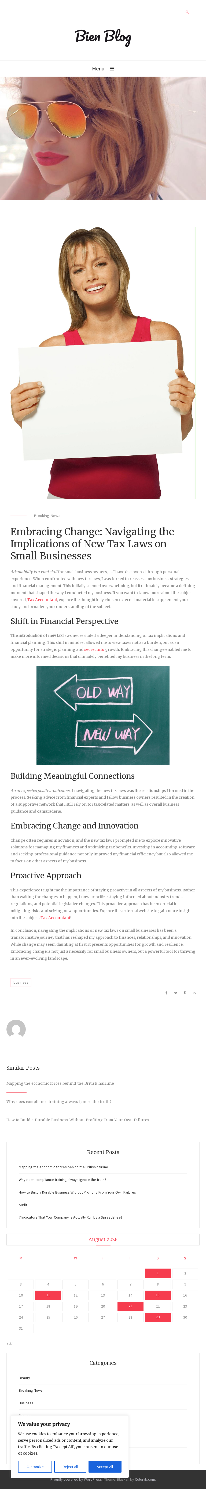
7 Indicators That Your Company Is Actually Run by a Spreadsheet (70, 1217)
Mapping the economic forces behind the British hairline (60, 1083)
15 (158, 1294)
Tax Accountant (42, 599)
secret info (94, 649)
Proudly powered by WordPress (76, 1479)
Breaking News (47, 515)
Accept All (105, 1466)
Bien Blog (103, 35)
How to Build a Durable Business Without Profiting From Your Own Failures (77, 1120)
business (20, 982)
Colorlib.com (145, 1479)
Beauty (24, 1377)
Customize (35, 1466)
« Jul (9, 1343)
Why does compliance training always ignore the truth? (59, 1101)
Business (26, 1403)
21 (130, 1306)
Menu (98, 68)
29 (158, 1317)
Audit (23, 1204)
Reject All (70, 1466)
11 (48, 1294)
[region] (70, 1446)
